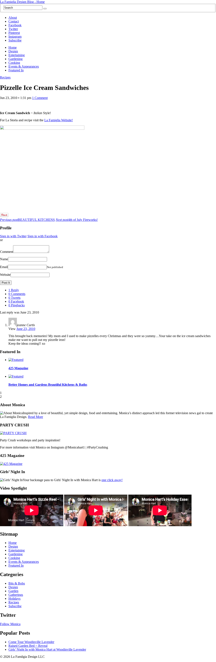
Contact (13, 21)
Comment (6, 252)
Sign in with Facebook (42, 236)
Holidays (14, 598)
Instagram (15, 36)
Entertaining (16, 55)
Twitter (13, 29)
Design (13, 51)
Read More (35, 417)
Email (4, 267)
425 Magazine (18, 368)
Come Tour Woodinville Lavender (31, 642)
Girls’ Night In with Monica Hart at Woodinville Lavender (47, 649)
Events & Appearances (23, 66)
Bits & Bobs (16, 583)
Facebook (15, 25)
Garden (13, 591)
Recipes (5, 77)
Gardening (15, 59)
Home (12, 47)
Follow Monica (10, 624)
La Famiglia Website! (58, 120)
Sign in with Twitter (13, 236)
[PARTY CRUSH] (13, 433)
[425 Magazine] (11, 464)
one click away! (112, 480)
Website (5, 274)
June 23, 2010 (25, 329)
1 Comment (40, 98)
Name (4, 259)
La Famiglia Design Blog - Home (22, 2)
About (12, 17)
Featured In (16, 70)
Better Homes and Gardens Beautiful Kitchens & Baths (47, 384)
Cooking (14, 62)
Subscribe (15, 40)
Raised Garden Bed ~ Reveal (27, 645)
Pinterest (14, 33)
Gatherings (15, 595)
